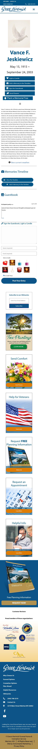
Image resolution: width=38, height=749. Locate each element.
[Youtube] (4, 716)
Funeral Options (9, 679)
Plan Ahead (7, 686)
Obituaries (6, 1)
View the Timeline (12, 180)
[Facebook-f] (4, 711)
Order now (19, 470)
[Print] (20, 103)
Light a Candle (14, 78)
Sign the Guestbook (16, 88)
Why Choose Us (8, 675)
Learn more (19, 429)
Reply (2, 218)
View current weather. (20, 162)
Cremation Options (10, 683)
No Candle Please (8, 275)
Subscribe (19, 306)
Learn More (19, 511)
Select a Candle (6, 257)
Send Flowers (14, 93)
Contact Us (13, 1)
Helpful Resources (9, 690)
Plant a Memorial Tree (17, 98)
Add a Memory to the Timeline (19, 83)
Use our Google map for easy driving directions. (19, 728)
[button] (33, 9)
